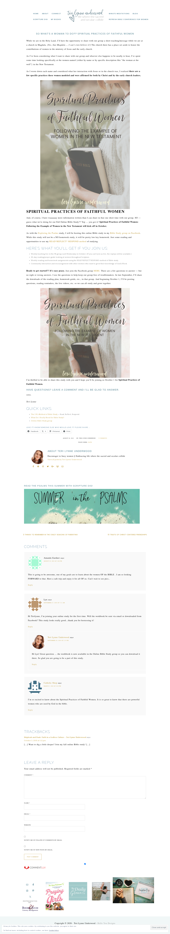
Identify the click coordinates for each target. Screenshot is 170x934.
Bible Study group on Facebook (124, 233)
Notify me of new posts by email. (38, 850)
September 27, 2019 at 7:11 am (54, 602)
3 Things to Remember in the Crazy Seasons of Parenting (50, 534)
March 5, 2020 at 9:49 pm (52, 686)
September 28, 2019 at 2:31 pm (58, 640)
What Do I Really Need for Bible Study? (47, 418)
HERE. (97, 270)
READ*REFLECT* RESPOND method (67, 241)
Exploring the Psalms (48, 233)
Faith (90, 442)
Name (27, 803)
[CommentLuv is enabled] (35, 869)
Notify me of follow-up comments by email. (43, 840)
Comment (28, 775)
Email (27, 814)
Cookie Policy (54, 930)
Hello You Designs (106, 923)
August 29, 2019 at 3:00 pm (53, 561)
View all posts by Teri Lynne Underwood (65, 460)
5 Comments (102, 438)
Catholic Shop (50, 682)
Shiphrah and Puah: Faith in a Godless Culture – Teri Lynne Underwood (55, 737)
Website (27, 825)
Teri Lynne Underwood (85, 13)
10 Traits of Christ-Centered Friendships (127, 534)
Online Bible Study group (41, 421)
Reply (30, 585)
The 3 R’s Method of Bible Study (44, 414)
